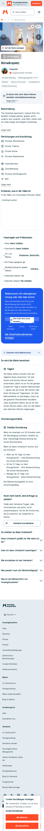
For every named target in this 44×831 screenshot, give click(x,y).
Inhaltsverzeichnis (9, 669)
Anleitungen (7, 766)
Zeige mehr (6, 130)
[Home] (5, 12)
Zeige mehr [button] (11, 101)
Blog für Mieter (8, 699)
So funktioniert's (9, 683)
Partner (5, 645)
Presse (5, 639)
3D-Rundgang (13, 56)
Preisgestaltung (8, 689)
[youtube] (25, 795)
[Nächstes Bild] (39, 37)
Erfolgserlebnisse (9, 771)
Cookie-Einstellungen (14, 811)
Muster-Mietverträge (11, 787)
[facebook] (4, 795)
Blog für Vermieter (9, 776)
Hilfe (4, 713)
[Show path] (8, 20)
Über (4, 628)
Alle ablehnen (22, 817)
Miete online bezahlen (11, 694)
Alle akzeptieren (22, 826)
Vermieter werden (9, 743)
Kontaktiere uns (8, 719)
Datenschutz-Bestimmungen (8, 657)
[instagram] (32, 795)
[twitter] (11, 795)
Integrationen (8, 782)
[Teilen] (32, 26)
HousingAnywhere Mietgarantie (9, 750)
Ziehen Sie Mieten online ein (12, 758)
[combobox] (10, 614)
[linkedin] (18, 795)
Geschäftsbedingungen (12, 650)
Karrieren (6, 634)
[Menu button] (39, 12)
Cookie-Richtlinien (9, 664)
